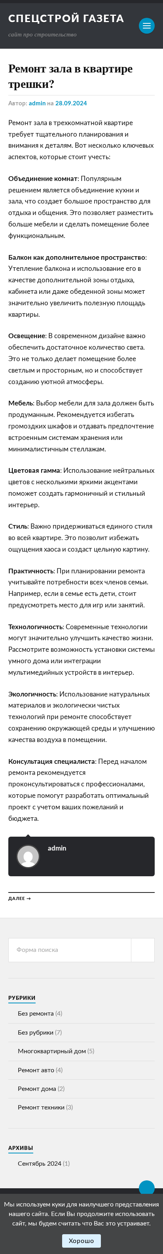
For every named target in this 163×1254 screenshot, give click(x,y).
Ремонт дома (37, 1089)
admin (37, 104)
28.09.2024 (71, 104)
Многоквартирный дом (52, 1051)
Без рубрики (35, 1032)
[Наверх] (147, 1188)
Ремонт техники (41, 1107)
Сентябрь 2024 (39, 1164)
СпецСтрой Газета (66, 19)
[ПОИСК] (143, 950)
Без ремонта (36, 1013)
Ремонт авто (36, 1070)
